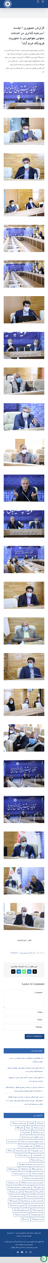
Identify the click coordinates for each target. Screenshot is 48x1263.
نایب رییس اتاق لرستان (20, 1173)
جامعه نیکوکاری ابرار (26, 1146)
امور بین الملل (38, 1132)
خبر (10, 1150)
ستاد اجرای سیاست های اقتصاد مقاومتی (31, 1164)
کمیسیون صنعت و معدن (17, 1205)
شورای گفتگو (12, 1169)
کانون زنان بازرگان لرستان (34, 1196)
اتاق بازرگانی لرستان (19, 1123)
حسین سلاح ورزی (37, 1150)
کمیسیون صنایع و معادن (35, 1205)
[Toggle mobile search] (38, 1)
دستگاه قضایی (38, 1155)
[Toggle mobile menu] (43, 1)
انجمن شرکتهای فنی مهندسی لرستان (32, 1141)
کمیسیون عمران (37, 1210)
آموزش (40, 1123)
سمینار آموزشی (37, 1169)
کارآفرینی (39, 1191)
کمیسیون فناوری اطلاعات (21, 1210)
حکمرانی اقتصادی (21, 1150)
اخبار (33, 953)
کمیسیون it (13, 1200)
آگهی (31, 1123)
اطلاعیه (19, 1127)
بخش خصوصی (12, 1141)
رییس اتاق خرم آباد (23, 1155)
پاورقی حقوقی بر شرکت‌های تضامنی (19, 1187)
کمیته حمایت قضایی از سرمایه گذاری (32, 1200)
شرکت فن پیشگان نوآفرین (18, 1247)
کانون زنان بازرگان (15, 1191)
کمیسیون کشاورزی (37, 1214)
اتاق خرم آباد (38, 1127)
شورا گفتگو (25, 1169)
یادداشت (25, 1219)
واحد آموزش (38, 1187)
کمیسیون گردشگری (21, 1214)
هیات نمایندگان (13, 1182)
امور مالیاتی (26, 1132)
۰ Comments (14, 953)
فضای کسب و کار (37, 1173)
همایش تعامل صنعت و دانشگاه (33, 1178)
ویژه (21, 953)
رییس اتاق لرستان (37, 1159)
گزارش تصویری (27, 953)
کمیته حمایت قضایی (16, 1196)
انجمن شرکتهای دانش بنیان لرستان (32, 1137)
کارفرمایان (28, 1191)
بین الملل (39, 1146)
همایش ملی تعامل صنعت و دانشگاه (32, 1182)
